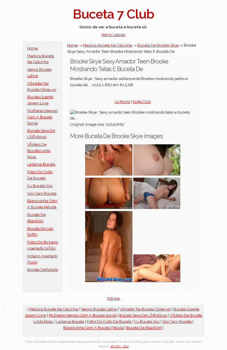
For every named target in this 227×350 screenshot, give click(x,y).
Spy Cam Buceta (41, 193)
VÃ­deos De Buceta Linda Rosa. (38, 150)
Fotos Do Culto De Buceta (109, 321)
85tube (113, 298)
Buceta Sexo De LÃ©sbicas (143, 315)
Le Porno (122, 101)
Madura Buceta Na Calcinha (107, 45)
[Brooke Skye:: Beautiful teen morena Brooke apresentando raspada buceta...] (157, 174)
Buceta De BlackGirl (144, 328)
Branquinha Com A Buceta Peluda (93, 328)
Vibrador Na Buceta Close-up (145, 309)
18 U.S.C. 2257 (120, 346)
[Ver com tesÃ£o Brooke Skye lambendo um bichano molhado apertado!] (157, 281)
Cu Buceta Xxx (40, 186)
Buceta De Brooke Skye (158, 45)
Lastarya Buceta (41, 164)
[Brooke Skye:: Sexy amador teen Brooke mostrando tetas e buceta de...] (108, 207)
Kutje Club (142, 101)
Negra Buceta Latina (99, 309)
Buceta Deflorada (42, 269)
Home (32, 48)
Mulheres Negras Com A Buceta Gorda (42, 117)
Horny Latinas (113, 34)
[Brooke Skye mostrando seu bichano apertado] (108, 281)
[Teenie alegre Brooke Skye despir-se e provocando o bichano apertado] (157, 207)
